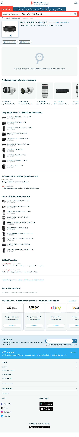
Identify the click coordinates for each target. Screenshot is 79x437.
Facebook (7, 404)
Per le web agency (7, 374)
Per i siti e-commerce (8, 370)
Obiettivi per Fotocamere (11, 18)
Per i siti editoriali (7, 378)
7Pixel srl (34, 423)
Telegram (7, 416)
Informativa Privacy (71, 345)
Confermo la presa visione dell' (62, 345)
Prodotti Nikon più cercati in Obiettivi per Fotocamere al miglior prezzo (22, 280)
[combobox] (11, 14)
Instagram (7, 412)
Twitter (6, 408)
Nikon (19, 18)
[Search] (75, 14)
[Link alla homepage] (2, 18)
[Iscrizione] (75, 341)
